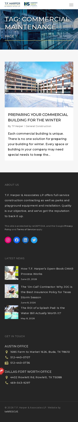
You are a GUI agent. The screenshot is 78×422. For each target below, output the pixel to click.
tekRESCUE (11, 411)
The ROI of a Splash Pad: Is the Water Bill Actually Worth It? (43, 310)
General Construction (38, 126)
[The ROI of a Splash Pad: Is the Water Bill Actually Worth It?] (11, 314)
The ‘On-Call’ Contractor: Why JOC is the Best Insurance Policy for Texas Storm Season (46, 292)
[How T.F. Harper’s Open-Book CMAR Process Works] (11, 275)
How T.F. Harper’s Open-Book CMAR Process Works (47, 271)
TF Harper (17, 126)
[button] (71, 5)
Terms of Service (26, 229)
